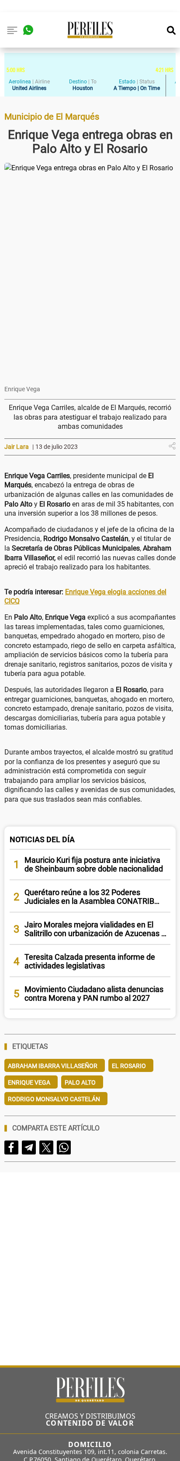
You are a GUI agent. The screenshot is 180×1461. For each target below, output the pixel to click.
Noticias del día (42, 839)
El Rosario (129, 1065)
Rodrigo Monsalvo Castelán (54, 1099)
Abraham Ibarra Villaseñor (52, 1065)
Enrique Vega (29, 1082)
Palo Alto (80, 1082)
